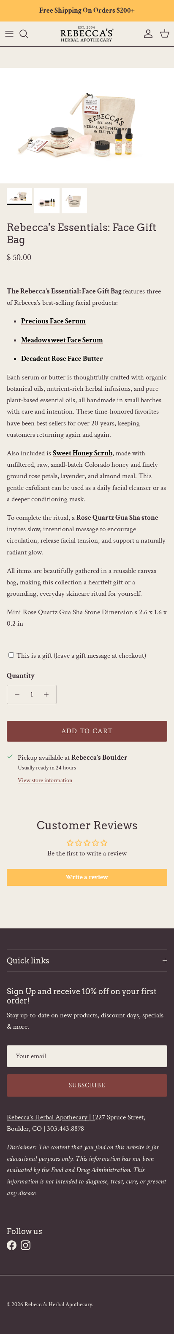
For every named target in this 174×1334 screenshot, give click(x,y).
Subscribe (87, 1085)
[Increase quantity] (48, 694)
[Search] (28, 33)
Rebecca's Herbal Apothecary (58, 1304)
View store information (45, 780)
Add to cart (87, 731)
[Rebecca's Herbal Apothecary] (87, 34)
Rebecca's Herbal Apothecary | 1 (51, 1117)
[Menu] (9, 33)
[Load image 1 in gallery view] (87, 126)
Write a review (87, 877)
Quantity (21, 675)
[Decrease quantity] (14, 694)
